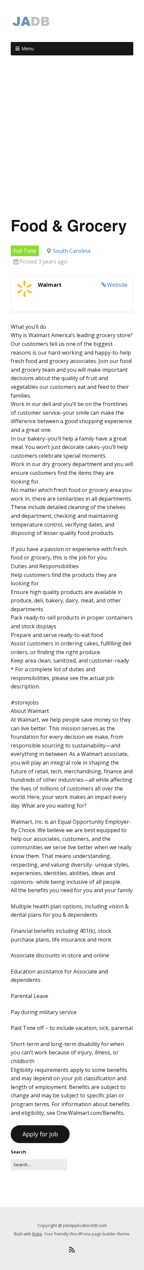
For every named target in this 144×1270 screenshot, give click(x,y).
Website (117, 284)
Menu (27, 48)
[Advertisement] (72, 138)
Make (37, 1234)
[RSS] (72, 1249)
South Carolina (71, 251)
